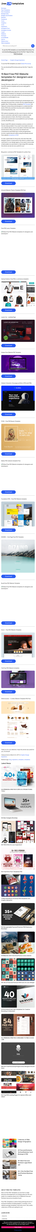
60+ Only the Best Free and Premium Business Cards (25, 1173)
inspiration (15, 759)
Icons (2, 24)
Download (8, 183)
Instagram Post (5, 28)
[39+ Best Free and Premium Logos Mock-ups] (9, 1164)
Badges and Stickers (7, 15)
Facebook (4, 19)
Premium (3, 35)
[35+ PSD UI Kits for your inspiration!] (18, 832)
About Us (4, 1216)
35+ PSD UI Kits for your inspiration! (11, 845)
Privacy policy (18, 1230)
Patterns (3, 34)
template (21, 759)
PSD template (27, 104)
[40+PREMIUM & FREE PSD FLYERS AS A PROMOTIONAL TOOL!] (18, 776)
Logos (3, 32)
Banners (3, 17)
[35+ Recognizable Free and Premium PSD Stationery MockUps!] (18, 914)
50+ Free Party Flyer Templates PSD (11, 871)
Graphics (3, 23)
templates (27, 759)
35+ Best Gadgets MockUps (9, 818)
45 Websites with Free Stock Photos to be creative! (16, 955)
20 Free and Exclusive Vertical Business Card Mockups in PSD (25, 1152)
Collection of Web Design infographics (24, 1141)
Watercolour (4, 41)
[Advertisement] (18, 1117)
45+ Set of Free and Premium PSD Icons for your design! (17, 982)
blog (10, 759)
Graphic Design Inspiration (17, 60)
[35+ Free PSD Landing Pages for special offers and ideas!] (18, 1082)
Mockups (3, 8)
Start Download (18, 54)
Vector (3, 39)
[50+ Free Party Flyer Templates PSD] (18, 859)
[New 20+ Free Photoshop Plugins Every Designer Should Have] (18, 1053)
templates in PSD (13, 135)
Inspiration (4, 26)
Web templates (5, 43)
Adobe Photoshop (26, 63)
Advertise (4, 1218)
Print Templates (5, 12)
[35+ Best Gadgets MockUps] (18, 805)
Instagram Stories (6, 30)
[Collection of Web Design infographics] (9, 1143)
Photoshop (13, 52)
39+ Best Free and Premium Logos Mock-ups (25, 1163)
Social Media (4, 37)
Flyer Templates (5, 10)
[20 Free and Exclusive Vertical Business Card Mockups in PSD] (9, 1153)
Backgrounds (5, 13)
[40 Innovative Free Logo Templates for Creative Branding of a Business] (18, 996)
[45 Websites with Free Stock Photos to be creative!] (18, 943)
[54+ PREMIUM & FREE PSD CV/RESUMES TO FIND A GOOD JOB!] (18, 1025)
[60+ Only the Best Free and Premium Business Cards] (9, 1174)
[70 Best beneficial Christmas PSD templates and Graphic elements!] (18, 885)
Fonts (2, 21)
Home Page (4, 60)
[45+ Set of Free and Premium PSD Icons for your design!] (18, 969)
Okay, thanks (18, 1227)
